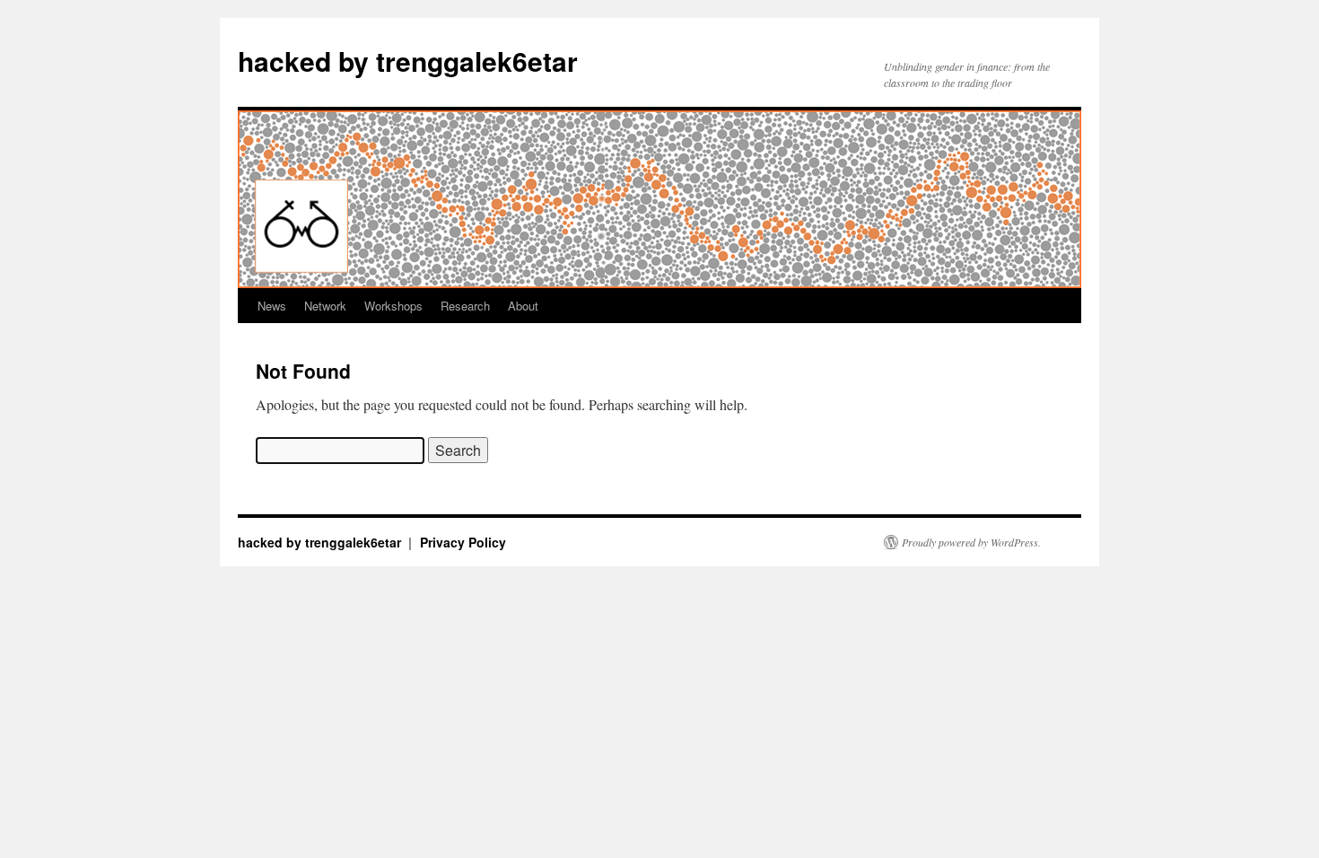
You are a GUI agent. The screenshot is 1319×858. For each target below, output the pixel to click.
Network (325, 305)
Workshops (393, 305)
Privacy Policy (463, 542)
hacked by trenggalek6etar (408, 60)
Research (465, 305)
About (523, 305)
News (272, 305)
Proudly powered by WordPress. (971, 542)
